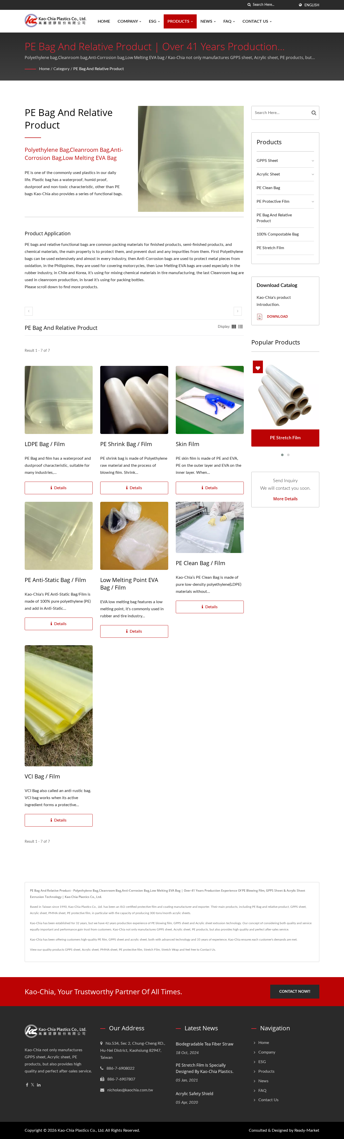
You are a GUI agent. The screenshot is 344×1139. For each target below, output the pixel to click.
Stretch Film (152, 949)
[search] (249, 5)
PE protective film (130, 949)
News (206, 21)
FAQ (227, 21)
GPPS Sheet (267, 161)
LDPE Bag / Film (45, 444)
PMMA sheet (108, 949)
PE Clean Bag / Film (200, 563)
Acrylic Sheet (268, 174)
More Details (285, 499)
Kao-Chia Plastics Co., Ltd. (81, 1130)
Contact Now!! (294, 992)
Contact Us (256, 21)
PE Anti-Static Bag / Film (55, 579)
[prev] (29, 311)
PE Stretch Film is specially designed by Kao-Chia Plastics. (204, 1068)
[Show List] (240, 327)
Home (104, 21)
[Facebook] (27, 1085)
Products (178, 21)
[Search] (314, 113)
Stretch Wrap (170, 949)
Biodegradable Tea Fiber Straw (204, 1044)
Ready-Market (306, 1130)
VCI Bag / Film (42, 776)
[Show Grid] (234, 327)
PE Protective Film (273, 201)
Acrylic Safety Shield (194, 1093)
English (311, 5)
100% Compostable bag (278, 234)
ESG (153, 21)
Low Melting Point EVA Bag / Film (129, 583)
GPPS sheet (72, 949)
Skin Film (187, 444)
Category (61, 69)
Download (277, 316)
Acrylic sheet (90, 949)
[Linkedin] (39, 1085)
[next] (238, 311)
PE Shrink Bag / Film (126, 444)
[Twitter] (33, 1085)
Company (128, 21)
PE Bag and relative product (98, 69)
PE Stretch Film (270, 248)
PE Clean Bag (268, 188)
